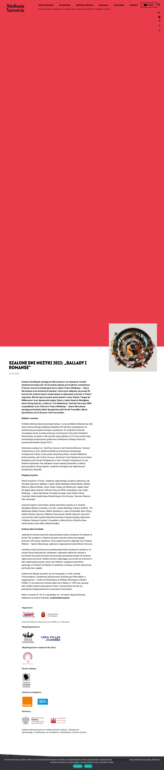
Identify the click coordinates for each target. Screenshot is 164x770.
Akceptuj (77, 766)
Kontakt (134, 5)
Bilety (151, 5)
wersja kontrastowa (159, 17)
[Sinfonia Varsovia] (15, 9)
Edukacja (103, 5)
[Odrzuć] (161, 763)
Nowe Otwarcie (45, 5)
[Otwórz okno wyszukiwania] (158, 4)
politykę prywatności (120, 760)
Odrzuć (88, 766)
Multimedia (119, 5)
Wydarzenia (64, 5)
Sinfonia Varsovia (84, 5)
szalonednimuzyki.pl (59, 598)
